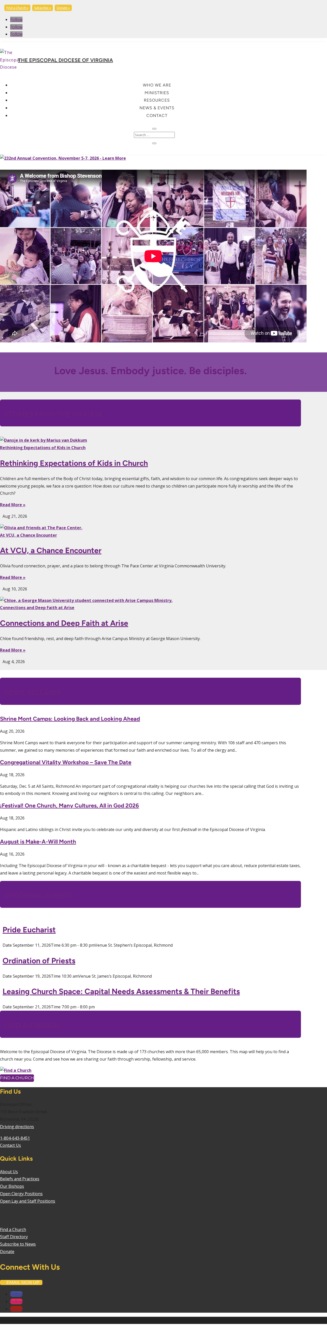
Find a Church (17, 1077)
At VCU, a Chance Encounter (28, 535)
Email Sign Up (22, 1282)
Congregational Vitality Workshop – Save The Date (65, 762)
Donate (7, 1251)
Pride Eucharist (29, 929)
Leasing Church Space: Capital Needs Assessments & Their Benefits (121, 991)
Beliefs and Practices (19, 1179)
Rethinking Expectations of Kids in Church (43, 447)
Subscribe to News (18, 1244)
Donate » (63, 8)
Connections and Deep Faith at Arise (37, 607)
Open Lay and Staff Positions (27, 1201)
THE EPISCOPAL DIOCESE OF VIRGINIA (65, 60)
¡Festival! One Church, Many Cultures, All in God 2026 (69, 805)
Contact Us (10, 1145)
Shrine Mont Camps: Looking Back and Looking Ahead (70, 718)
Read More (11, 505)
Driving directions (17, 1126)
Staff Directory (14, 1236)
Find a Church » (17, 8)
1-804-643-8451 (15, 1138)
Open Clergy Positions (21, 1193)
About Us (9, 1171)
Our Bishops (12, 1186)
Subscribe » (42, 8)
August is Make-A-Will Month (38, 841)
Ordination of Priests (39, 960)
